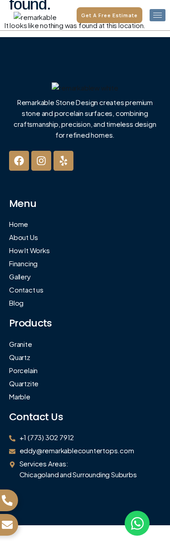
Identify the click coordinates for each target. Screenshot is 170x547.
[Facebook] (19, 161)
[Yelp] (63, 161)
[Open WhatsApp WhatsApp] (137, 523)
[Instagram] (41, 161)
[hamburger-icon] (157, 15)
